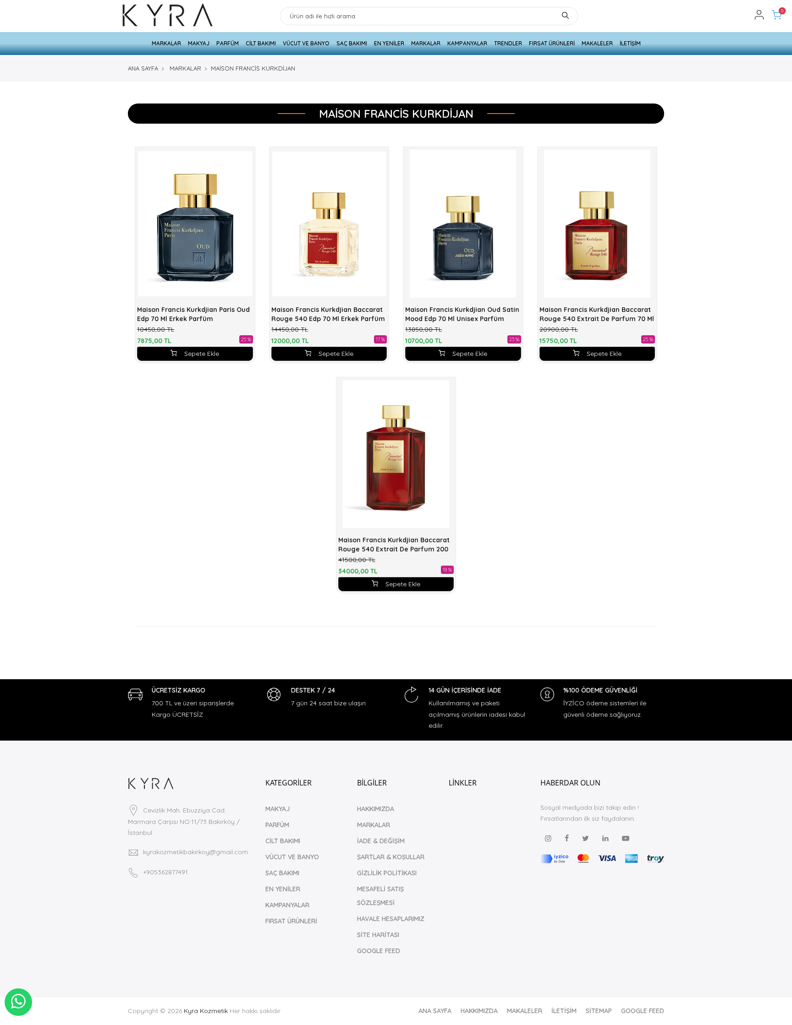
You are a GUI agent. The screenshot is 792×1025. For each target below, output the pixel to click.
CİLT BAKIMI (261, 43)
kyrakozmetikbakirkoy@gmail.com (195, 852)
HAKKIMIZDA (375, 809)
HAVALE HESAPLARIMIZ (390, 919)
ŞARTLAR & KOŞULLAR (390, 857)
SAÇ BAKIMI (351, 43)
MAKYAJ (198, 43)
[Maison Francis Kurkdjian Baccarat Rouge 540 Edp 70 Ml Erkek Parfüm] (329, 224)
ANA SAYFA (143, 68)
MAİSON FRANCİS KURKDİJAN (253, 68)
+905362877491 (165, 872)
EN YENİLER (389, 43)
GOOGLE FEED (378, 951)
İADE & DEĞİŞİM (381, 841)
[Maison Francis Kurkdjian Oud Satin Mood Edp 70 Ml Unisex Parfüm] (463, 224)
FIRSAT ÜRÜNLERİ (552, 43)
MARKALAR (166, 43)
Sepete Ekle (201, 353)
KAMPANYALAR (467, 43)
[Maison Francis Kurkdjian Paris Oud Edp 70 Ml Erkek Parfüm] (195, 224)
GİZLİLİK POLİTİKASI (387, 873)
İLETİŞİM (630, 43)
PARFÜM (227, 43)
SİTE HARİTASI (378, 935)
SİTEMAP (599, 1011)
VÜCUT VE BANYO (306, 43)
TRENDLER (508, 43)
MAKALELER (597, 43)
